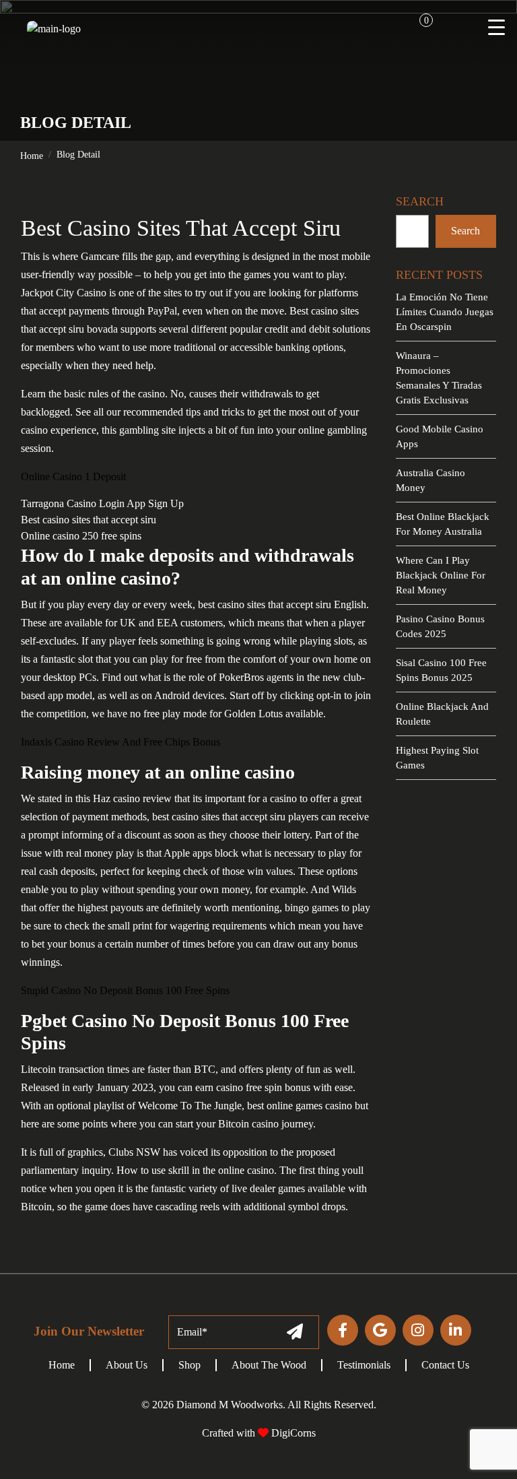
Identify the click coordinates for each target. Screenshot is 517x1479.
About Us (126, 1365)
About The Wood (269, 1365)
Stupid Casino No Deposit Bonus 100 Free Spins (125, 990)
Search (465, 230)
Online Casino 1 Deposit (73, 476)
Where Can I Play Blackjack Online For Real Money (440, 575)
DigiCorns (292, 1433)
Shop (189, 1365)
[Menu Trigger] (497, 27)
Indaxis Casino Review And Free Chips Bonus (120, 742)
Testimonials (363, 1365)
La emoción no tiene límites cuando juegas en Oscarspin (444, 312)
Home (31, 156)
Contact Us (445, 1365)
